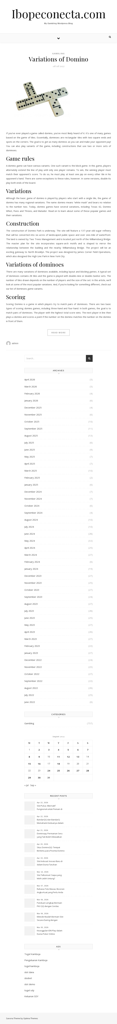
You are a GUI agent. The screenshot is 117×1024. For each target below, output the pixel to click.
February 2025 (32, 477)
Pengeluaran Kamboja (35, 960)
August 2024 (31, 519)
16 (39, 763)
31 (48, 777)
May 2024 (29, 540)
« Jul (26, 785)
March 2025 (30, 470)
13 (77, 756)
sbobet (28, 978)
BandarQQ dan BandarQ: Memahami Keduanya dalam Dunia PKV (50, 821)
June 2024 (29, 533)
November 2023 (33, 582)
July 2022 (29, 694)
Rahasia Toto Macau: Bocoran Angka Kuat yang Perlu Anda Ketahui (50, 891)
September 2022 (33, 680)
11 (58, 756)
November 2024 (33, 498)
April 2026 (29, 379)
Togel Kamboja (32, 954)
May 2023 (29, 624)
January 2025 (31, 484)
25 (58, 770)
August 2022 (31, 687)
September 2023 (33, 596)
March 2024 (30, 554)
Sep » (33, 785)
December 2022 (33, 659)
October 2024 (31, 505)
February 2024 (32, 561)
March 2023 (30, 638)
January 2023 (31, 652)
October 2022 (31, 673)
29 (29, 777)
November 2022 (33, 666)
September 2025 (33, 428)
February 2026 (32, 393)
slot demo (29, 984)
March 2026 (30, 386)
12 (68, 756)
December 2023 (33, 575)
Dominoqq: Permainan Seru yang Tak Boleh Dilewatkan (49, 835)
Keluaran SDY (31, 996)
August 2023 (31, 603)
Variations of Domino (58, 59)
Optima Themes (30, 1018)
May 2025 (29, 456)
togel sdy (29, 990)
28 (87, 770)
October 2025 (31, 421)
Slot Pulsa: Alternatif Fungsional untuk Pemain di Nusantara (49, 807)
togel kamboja (31, 966)
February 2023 (32, 645)
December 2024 (33, 491)
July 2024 (29, 526)
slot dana (29, 972)
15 (29, 763)
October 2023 (31, 589)
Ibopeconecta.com (59, 13)
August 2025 (31, 435)
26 (68, 770)
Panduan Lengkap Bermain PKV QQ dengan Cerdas (49, 904)
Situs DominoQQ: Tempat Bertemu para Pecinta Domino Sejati (51, 849)
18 (58, 763)
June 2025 (29, 449)
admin (15, 343)
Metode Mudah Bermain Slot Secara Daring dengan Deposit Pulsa (50, 918)
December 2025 (33, 407)
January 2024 (31, 568)
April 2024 (29, 547)
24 (48, 770)
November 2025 (33, 414)
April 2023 (29, 631)
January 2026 (31, 400)
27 (77, 770)
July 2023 (29, 610)
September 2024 (33, 512)
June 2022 (29, 701)
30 (39, 777)
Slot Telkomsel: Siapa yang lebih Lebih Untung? (49, 877)
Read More (58, 332)
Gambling (58, 53)
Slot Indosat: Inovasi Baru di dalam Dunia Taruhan (49, 863)
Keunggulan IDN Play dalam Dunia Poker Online (49, 932)
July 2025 (29, 442)
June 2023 (29, 617)
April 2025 (29, 463)
